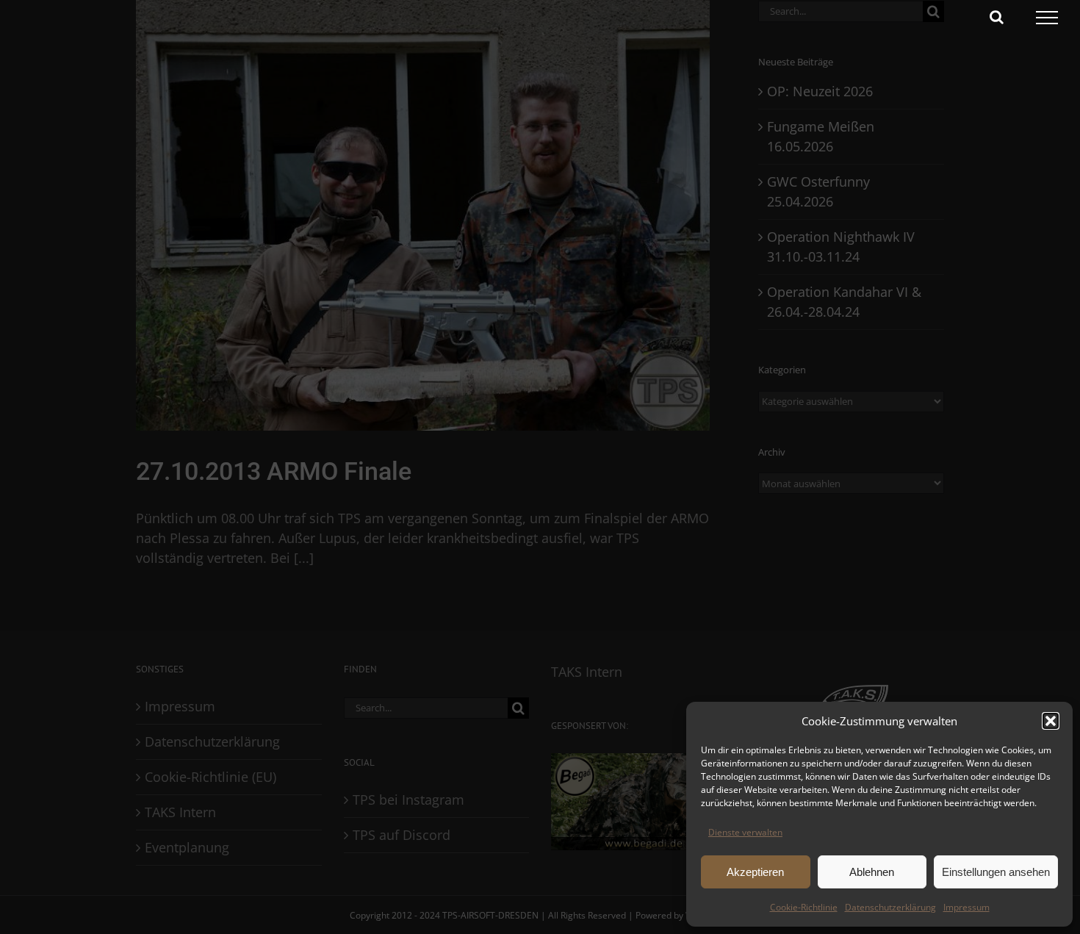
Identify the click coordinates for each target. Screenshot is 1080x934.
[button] (1050, 721)
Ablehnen (871, 872)
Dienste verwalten (745, 832)
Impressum (966, 907)
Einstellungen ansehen (996, 872)
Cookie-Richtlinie (804, 907)
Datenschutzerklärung (890, 907)
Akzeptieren (755, 872)
